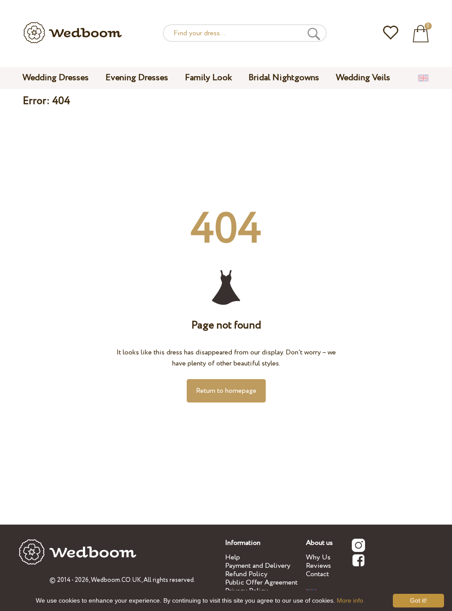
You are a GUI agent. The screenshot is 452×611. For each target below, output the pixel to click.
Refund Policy (246, 574)
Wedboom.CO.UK (116, 580)
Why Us (318, 557)
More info (350, 600)
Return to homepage (226, 391)
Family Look (208, 77)
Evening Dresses (136, 77)
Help (232, 557)
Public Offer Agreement (261, 582)
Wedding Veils (363, 77)
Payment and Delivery (257, 566)
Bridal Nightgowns (284, 77)
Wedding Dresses (56, 77)
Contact (317, 574)
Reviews (318, 566)
